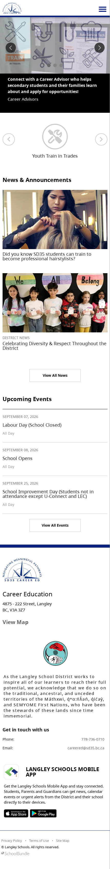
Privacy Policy (11, 834)
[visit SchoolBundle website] (53, 847)
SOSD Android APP (43, 807)
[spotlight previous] (11, 48)
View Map (15, 615)
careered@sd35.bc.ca (86, 741)
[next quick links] (101, 133)
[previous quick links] (9, 133)
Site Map (62, 834)
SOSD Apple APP (16, 807)
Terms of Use (39, 834)
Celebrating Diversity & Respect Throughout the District (54, 339)
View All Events (55, 519)
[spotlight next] (99, 48)
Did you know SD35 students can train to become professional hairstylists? (47, 250)
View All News (55, 369)
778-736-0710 (92, 733)
